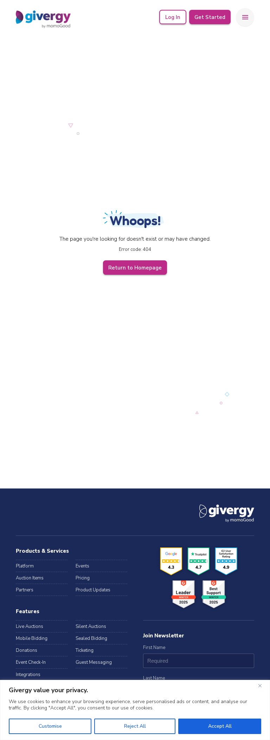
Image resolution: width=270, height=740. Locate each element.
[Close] (262, 686)
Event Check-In (31, 662)
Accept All (220, 726)
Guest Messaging (94, 662)
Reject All (135, 726)
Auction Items (30, 578)
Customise (50, 726)
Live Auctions (29, 626)
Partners (24, 590)
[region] (135, 710)
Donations (26, 650)
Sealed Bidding (91, 638)
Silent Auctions (91, 626)
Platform (25, 566)
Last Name (154, 678)
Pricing (83, 578)
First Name (154, 647)
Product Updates (93, 590)
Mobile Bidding (31, 638)
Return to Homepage (135, 267)
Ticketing (85, 650)
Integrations (28, 674)
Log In (172, 17)
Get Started (209, 17)
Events (82, 566)
